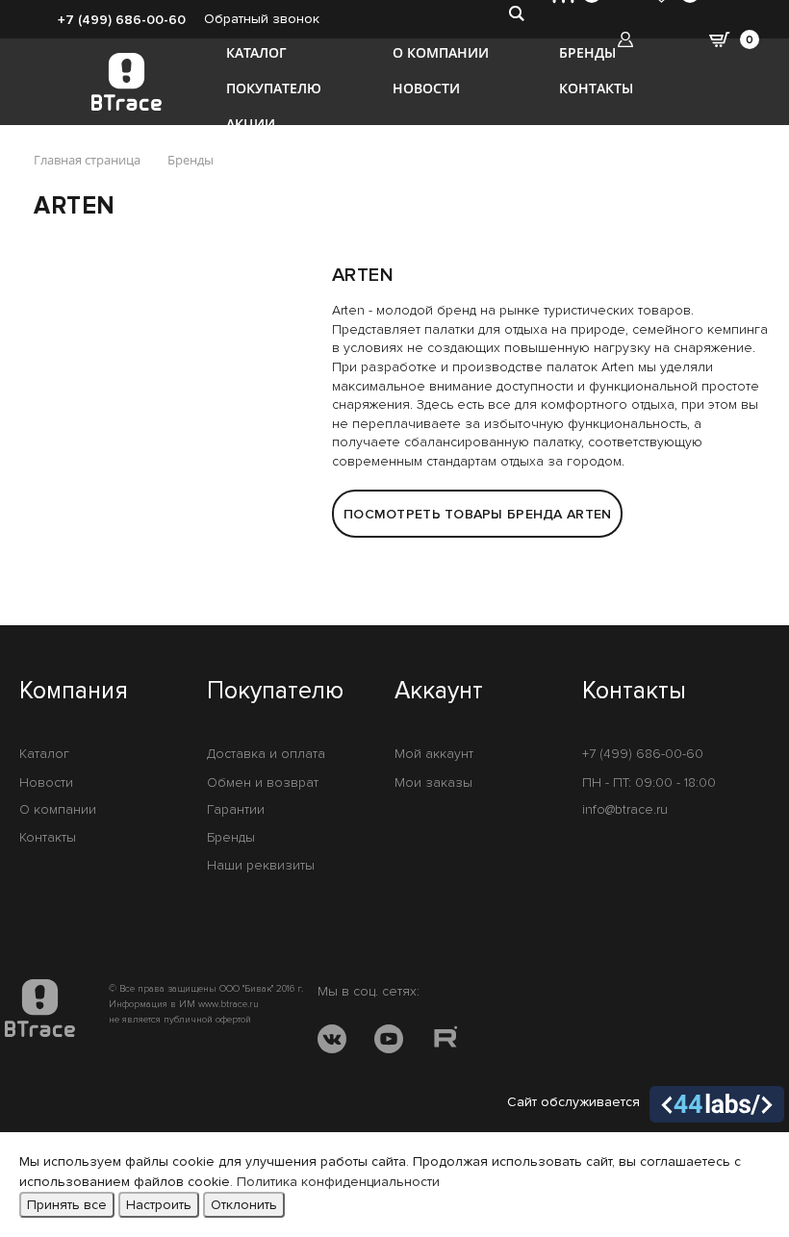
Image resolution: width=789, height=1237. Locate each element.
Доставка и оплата (266, 753)
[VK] (332, 1042)
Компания (73, 691)
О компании (441, 52)
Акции (250, 123)
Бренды (587, 52)
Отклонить (244, 1205)
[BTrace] (126, 82)
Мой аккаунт (433, 753)
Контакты (596, 88)
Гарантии (236, 809)
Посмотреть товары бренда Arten (477, 514)
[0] (734, 9)
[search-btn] (516, 12)
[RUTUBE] (445, 1042)
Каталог (256, 52)
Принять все (67, 1205)
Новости (426, 88)
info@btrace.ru (625, 809)
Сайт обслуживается (573, 1102)
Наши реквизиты (261, 865)
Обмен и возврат (262, 782)
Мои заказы (433, 782)
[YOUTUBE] (388, 1042)
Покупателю (273, 88)
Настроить (158, 1205)
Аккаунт (438, 691)
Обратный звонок (261, 19)
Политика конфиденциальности (338, 1182)
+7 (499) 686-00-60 (122, 20)
